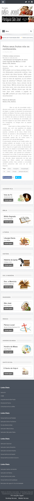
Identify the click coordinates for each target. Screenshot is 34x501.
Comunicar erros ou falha (8, 406)
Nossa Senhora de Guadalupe (9, 480)
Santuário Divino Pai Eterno (8, 421)
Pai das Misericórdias (6, 425)
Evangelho (16, 168)
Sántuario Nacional (6, 443)
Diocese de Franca (6, 403)
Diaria (9, 168)
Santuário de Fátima (6, 473)
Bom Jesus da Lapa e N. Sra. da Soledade (12, 483)
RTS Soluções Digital (17, 495)
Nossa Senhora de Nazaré (8, 454)
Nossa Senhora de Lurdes (8, 476)
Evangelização (24, 168)
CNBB (2, 396)
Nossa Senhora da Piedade (8, 418)
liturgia (14, 171)
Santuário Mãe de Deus (7, 428)
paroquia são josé (23, 171)
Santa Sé (3, 392)
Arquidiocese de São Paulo (8, 399)
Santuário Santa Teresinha (8, 447)
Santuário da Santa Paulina (8, 451)
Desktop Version (11, 498)
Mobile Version (23, 498)
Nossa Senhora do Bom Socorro (10, 458)
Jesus (8, 171)
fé (4, 171)
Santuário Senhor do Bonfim (9, 469)
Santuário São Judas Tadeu (8, 432)
